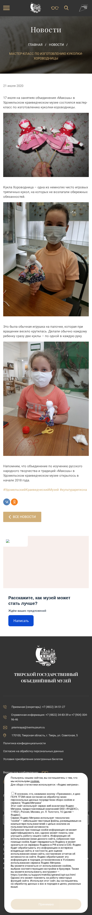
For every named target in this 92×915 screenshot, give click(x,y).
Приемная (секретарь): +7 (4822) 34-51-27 (38, 706)
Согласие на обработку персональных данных (33, 751)
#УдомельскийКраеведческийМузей (31, 490)
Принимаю (46, 904)
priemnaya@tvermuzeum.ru (28, 727)
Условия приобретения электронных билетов (33, 759)
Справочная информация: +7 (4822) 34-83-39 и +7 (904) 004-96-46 (49, 717)
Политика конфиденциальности (24, 743)
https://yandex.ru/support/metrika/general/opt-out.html (43, 874)
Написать (21, 621)
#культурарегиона (73, 490)
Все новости (24, 517)
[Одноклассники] (14, 501)
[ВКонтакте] (6, 501)
